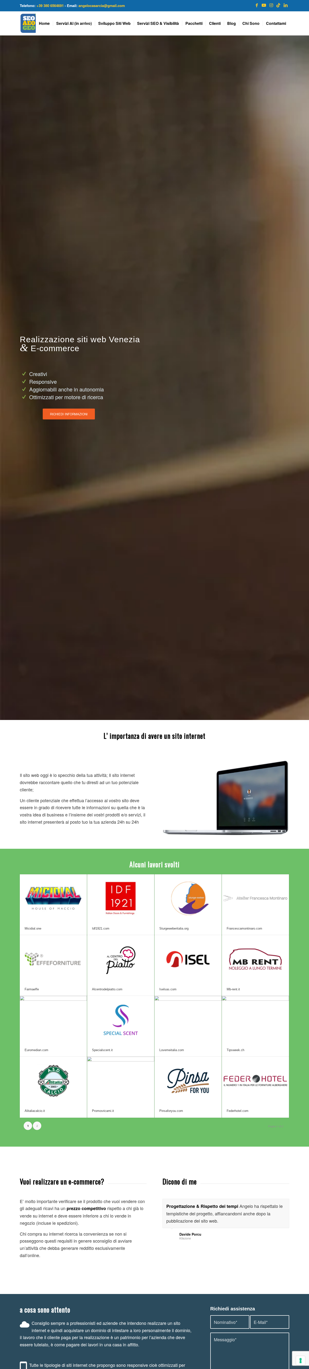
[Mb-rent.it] (255, 959)
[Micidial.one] (53, 898)
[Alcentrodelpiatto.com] (120, 959)
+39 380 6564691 (50, 5)
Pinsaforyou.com (171, 1111)
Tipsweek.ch (235, 1050)
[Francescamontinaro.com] (255, 898)
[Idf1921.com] (120, 898)
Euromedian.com (36, 1050)
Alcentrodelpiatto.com (107, 989)
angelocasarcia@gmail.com (101, 5)
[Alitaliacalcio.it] (53, 1080)
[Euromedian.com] (53, 1020)
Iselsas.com (167, 989)
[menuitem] (44, 23)
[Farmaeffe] (53, 959)
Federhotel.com (237, 1111)
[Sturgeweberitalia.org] (188, 898)
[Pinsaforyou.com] (188, 1080)
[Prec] (273, 1204)
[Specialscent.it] (120, 1020)
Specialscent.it (102, 1050)
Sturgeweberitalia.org (174, 928)
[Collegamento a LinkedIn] (285, 4)
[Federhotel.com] (255, 1080)
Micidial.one (33, 928)
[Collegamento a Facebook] (256, 4)
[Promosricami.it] (120, 1080)
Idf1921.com (100, 928)
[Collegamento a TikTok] (278, 4)
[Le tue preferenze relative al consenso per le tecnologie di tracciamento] (300, 1360)
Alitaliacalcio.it (35, 1111)
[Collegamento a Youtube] (263, 4)
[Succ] (284, 1204)
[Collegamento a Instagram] (271, 4)
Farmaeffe (32, 989)
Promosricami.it (103, 1111)
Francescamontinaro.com (244, 928)
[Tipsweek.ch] (255, 1020)
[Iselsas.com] (188, 959)
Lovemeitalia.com (171, 1050)
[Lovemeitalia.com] (188, 1020)
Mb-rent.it (233, 989)
